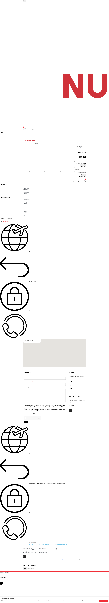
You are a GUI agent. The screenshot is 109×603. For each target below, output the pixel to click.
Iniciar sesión (79, 146)
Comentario (26, 387)
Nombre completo (28, 375)
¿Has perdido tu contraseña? (81, 163)
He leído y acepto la (34, 413)
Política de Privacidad (37, 413)
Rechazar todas (94, 600)
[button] (54, 127)
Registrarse (84, 146)
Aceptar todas (103, 600)
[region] (54, 599)
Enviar (26, 422)
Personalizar (84, 600)
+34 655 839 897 (72, 385)
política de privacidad (82, 172)
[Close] (107, 597)
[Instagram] (70, 410)
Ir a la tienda (33, 129)
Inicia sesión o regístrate (4, 572)
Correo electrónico (28, 381)
